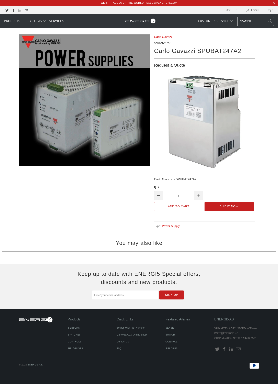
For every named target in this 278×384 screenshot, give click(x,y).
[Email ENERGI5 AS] (26, 10)
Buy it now (229, 206)
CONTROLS (74, 341)
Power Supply (171, 226)
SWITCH (170, 334)
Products (12, 21)
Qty (157, 187)
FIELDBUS (171, 348)
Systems (35, 21)
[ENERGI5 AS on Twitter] (7, 10)
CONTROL (171, 341)
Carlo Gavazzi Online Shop (132, 334)
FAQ (119, 348)
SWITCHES (74, 334)
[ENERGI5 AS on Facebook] (13, 10)
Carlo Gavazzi (163, 37)
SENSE (169, 327)
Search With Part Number (131, 327)
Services (57, 21)
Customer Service (214, 21)
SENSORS (74, 327)
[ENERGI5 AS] (140, 21)
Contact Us (123, 341)
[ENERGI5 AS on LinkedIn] (19, 10)
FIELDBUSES (75, 348)
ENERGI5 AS (35, 364)
